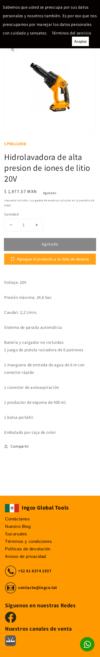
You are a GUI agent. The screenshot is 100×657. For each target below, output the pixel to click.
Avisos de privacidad (25, 556)
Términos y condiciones (28, 541)
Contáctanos (17, 518)
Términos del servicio (71, 33)
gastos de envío (45, 200)
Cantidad (11, 214)
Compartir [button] (20, 446)
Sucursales (16, 533)
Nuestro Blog (18, 526)
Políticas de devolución (28, 548)
